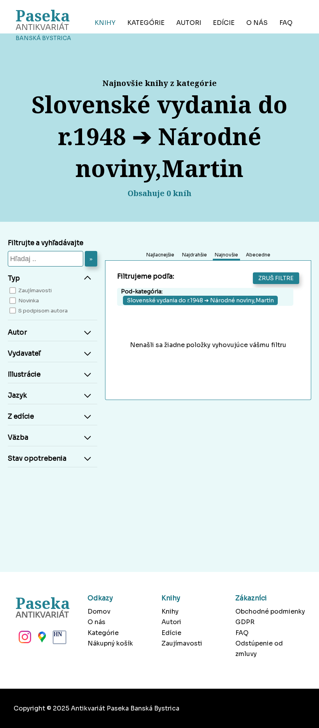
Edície (224, 23)
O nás (257, 23)
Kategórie (146, 23)
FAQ (286, 23)
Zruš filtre (276, 278)
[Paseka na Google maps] (41, 639)
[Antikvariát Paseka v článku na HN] (59, 639)
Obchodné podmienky (270, 611)
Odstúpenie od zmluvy (259, 648)
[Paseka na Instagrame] (24, 639)
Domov (99, 611)
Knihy (105, 23)
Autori (188, 23)
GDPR (244, 622)
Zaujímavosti (181, 643)
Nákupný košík (110, 643)
